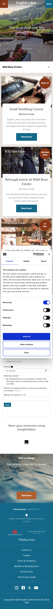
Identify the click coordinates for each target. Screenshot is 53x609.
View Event (26, 136)
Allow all (26, 336)
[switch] (46, 310)
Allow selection (26, 344)
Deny (26, 353)
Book (49, 4)
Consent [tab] (9, 261)
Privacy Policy (26, 571)
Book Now (26, 495)
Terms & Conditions (26, 560)
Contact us (27, 550)
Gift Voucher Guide (26, 577)
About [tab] (43, 261)
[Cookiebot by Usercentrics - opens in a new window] (33, 254)
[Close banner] (49, 254)
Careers (26, 555)
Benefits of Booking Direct (26, 566)
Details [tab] (27, 261)
